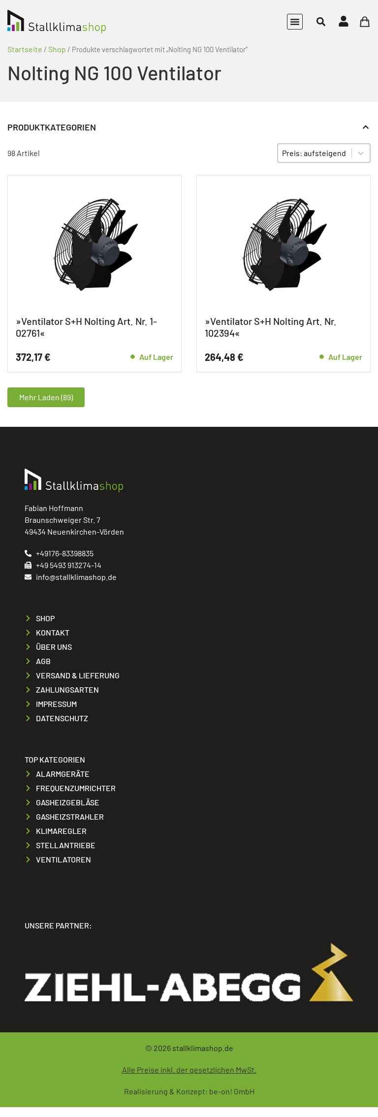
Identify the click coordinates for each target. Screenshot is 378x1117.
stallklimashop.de (202, 1048)
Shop (57, 49)
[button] (295, 22)
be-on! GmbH (231, 1091)
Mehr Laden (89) (46, 397)
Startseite (24, 49)
